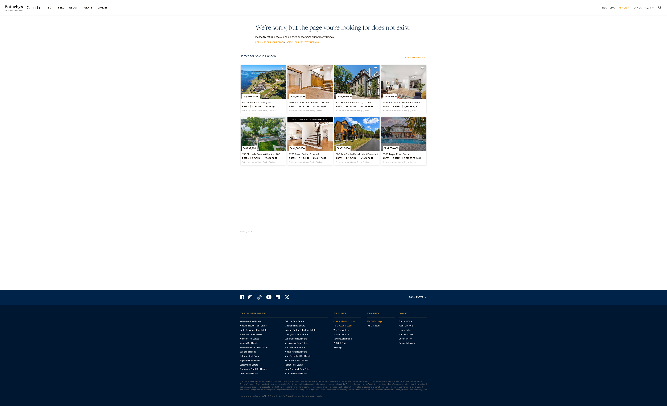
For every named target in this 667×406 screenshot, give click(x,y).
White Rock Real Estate (251, 334)
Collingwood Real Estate (296, 334)
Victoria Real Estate (249, 343)
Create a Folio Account (344, 321)
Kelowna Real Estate (250, 356)
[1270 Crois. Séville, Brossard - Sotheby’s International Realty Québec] (309, 141)
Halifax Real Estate (294, 364)
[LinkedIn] (277, 297)
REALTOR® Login (374, 321)
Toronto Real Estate (249, 373)
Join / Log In (623, 7)
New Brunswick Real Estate (298, 369)
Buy (50, 7)
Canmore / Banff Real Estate (253, 369)
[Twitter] (287, 297)
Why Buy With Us (341, 330)
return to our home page (269, 42)
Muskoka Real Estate (295, 325)
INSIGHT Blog (608, 7)
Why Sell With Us (341, 334)
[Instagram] (250, 297)
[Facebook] (242, 297)
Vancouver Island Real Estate (253, 347)
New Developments (343, 338)
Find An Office (405, 321)
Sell (61, 7)
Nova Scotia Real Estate (296, 360)
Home (243, 231)
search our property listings (302, 42)
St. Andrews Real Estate (296, 373)
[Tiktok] (259, 297)
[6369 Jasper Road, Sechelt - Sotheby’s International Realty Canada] (403, 141)
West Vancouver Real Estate (253, 325)
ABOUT (73, 7)
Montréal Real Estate (295, 347)
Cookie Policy (405, 338)
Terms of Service (309, 396)
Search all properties (415, 57)
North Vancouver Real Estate (253, 330)
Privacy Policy (405, 330)
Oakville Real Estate (294, 321)
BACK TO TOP (416, 297)
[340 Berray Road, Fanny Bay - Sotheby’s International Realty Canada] (263, 89)
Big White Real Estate (250, 360)
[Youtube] (268, 297)
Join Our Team (373, 325)
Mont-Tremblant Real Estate (298, 356)
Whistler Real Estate (249, 338)
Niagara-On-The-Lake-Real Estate (300, 330)
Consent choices (407, 343)
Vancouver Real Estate (250, 321)
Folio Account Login (343, 325)
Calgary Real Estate (249, 364)
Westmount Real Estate (296, 351)
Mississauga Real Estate (296, 343)
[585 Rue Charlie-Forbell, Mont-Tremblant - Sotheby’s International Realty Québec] (356, 141)
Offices (103, 7)
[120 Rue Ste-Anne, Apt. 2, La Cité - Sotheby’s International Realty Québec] (356, 89)
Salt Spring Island (248, 351)
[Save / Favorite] (282, 68)
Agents (87, 7)
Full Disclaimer (406, 334)
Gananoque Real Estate (296, 338)
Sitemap (337, 347)
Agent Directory (406, 325)
